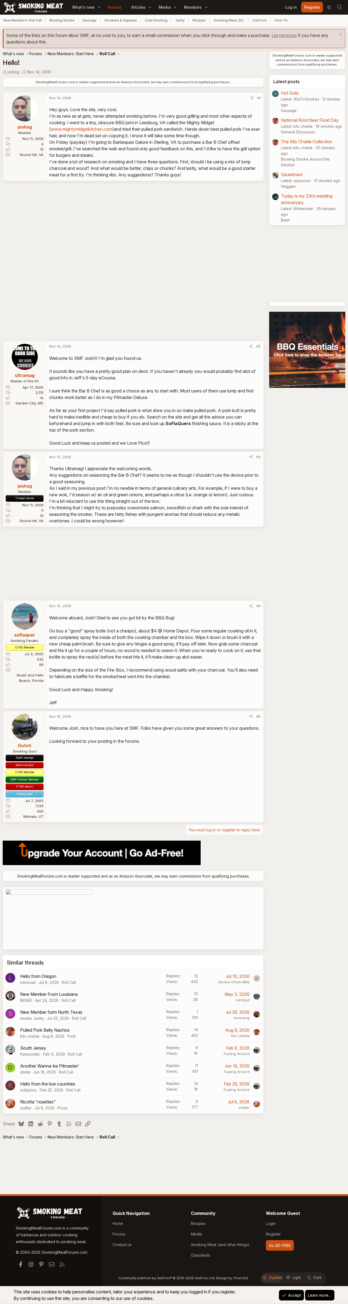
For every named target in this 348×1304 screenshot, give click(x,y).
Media (165, 7)
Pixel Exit (241, 1278)
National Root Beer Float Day (310, 120)
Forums (115, 7)
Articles (138, 7)
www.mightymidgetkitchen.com (81, 129)
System (275, 1277)
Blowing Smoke (61, 20)
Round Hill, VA (32, 154)
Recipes (199, 20)
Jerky (180, 20)
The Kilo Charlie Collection (306, 141)
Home (118, 1223)
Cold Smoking (156, 20)
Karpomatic (30, 1054)
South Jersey (33, 1048)
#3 (258, 457)
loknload (28, 982)
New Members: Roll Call (22, 20)
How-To (281, 20)
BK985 (26, 1000)
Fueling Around (237, 1054)
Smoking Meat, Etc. (229, 20)
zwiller (26, 1108)
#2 (258, 346)
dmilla (25, 1072)
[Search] (339, 7)
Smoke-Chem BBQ (234, 982)
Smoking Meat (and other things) (220, 1244)
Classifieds (200, 1255)
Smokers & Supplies (120, 20)
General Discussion (298, 132)
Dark (317, 1277)
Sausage (89, 20)
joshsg (13, 72)
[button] (99, 7)
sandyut (243, 1000)
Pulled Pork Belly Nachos (45, 1030)
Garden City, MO (29, 403)
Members (193, 7)
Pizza (62, 1108)
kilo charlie (29, 1036)
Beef (285, 220)
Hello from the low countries (47, 1084)
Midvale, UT (33, 816)
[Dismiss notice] (340, 35)
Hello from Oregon (38, 976)
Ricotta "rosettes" (38, 1102)
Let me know (284, 35)
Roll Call (69, 982)
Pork (71, 1036)
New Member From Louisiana (49, 994)
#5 (258, 716)
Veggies (288, 186)
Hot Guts (290, 93)
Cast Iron (259, 20)
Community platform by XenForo (167, 1278)
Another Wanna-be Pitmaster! (49, 1066)
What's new (83, 7)
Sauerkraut (291, 174)
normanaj (242, 1018)
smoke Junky (32, 1018)
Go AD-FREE (280, 1245)
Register (273, 1234)
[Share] (251, 98)
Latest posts (286, 81)
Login (271, 1223)
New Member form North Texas (51, 1012)
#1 (259, 98)
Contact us (122, 1244)
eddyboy (28, 1090)
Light (297, 1277)
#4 (258, 606)
